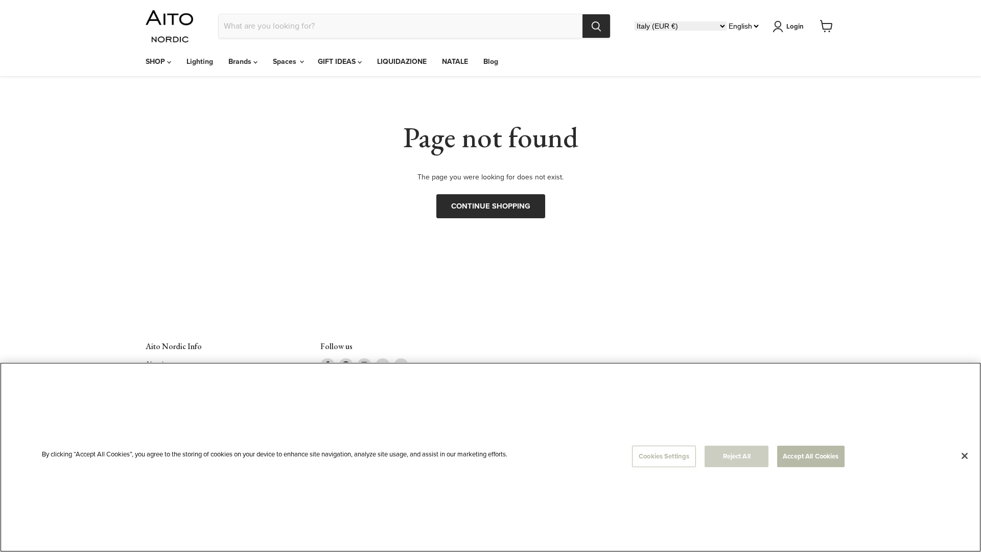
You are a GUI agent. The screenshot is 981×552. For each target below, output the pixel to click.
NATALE (455, 61)
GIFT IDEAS (338, 61)
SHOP (156, 61)
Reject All (737, 456)
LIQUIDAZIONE (402, 61)
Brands (240, 61)
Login (795, 26)
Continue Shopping (490, 206)
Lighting (199, 61)
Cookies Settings (664, 456)
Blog (490, 61)
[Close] (964, 456)
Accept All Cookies (810, 456)
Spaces (285, 61)
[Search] (596, 26)
